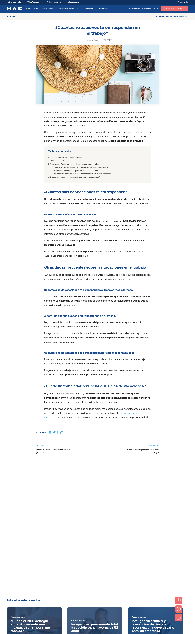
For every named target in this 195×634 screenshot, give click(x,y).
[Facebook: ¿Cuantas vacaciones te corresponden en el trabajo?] (58, 432)
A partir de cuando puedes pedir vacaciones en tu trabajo (76, 171)
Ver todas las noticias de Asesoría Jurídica (171, 16)
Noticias (156, 9)
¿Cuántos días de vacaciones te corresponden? (70, 158)
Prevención (89, 9)
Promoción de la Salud (69, 9)
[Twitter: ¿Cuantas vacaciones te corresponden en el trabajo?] (54, 432)
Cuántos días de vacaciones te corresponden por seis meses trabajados (82, 174)
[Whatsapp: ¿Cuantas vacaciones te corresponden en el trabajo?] (50, 432)
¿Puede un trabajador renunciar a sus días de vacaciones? (75, 177)
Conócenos (146, 9)
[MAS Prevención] (22, 8)
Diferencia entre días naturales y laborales (69, 161)
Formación (103, 9)
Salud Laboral (48, 9)
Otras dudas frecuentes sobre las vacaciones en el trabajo (75, 164)
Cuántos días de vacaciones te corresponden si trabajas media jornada (81, 167)
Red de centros (134, 9)
